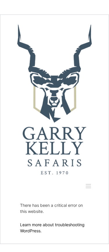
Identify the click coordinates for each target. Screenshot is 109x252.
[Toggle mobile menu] (89, 186)
